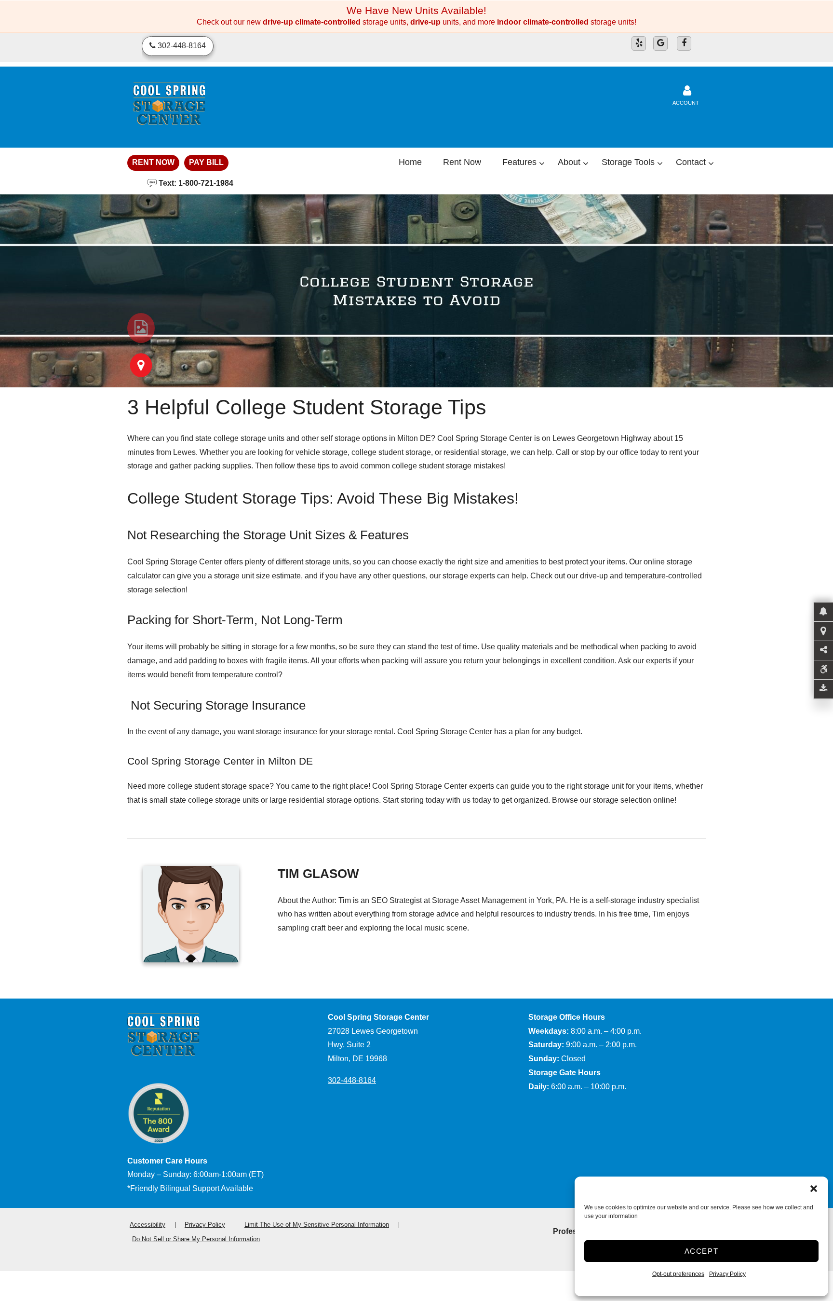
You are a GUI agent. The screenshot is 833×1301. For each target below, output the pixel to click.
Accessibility (147, 1224)
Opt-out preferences (678, 1274)
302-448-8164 (352, 1080)
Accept (702, 1251)
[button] (814, 1188)
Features (519, 162)
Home (410, 162)
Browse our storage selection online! (614, 800)
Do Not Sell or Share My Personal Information (196, 1239)
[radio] (141, 328)
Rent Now (153, 162)
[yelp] (638, 43)
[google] (660, 43)
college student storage (391, 452)
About (569, 162)
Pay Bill (206, 162)
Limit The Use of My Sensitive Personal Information (316, 1224)
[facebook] (684, 43)
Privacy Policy (727, 1274)
